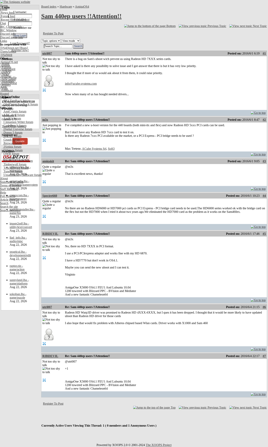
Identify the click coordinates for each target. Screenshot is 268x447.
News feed (7, 12)
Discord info (7, 33)
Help (3, 192)
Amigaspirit (7, 69)
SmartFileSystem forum (18, 160)
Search (4, 203)
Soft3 (111, 148)
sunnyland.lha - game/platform (19, 281)
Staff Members (9, 189)
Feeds (3, 9)
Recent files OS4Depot (14, 19)
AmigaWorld (8, 83)
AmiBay (5, 76)
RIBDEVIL (50, 233)
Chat (3, 23)
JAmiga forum (12, 146)
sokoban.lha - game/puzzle (18, 295)
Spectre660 (49, 195)
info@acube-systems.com (81, 83)
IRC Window (8, 30)
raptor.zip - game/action (17, 267)
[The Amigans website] (15, 2)
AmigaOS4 (82, 6)
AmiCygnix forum (14, 111)
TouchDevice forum (15, 168)
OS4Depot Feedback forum (20, 104)
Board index (49, 6)
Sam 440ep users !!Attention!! (81, 16)
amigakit (48, 161)
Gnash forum (11, 139)
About (4, 178)
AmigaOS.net (9, 62)
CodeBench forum (14, 125)
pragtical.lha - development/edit (20, 253)
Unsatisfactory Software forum (22, 175)
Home (4, 5)
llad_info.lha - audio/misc (18, 239)
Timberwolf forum (14, 164)
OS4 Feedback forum (16, 100)
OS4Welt (6, 55)
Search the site (9, 206)
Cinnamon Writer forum (18, 122)
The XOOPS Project (158, 445)
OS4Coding (8, 79)
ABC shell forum (14, 115)
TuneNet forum (13, 171)
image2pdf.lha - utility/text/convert (21, 225)
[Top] (258, 111)
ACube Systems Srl (94, 148)
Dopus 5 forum (12, 132)
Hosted (4, 93)
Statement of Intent (11, 182)
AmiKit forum (12, 118)
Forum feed (7, 16)
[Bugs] (23, 48)
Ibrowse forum (12, 143)
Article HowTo (9, 199)
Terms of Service (10, 185)
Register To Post (53, 33)
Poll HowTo (7, 196)
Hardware (66, 6)
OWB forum (11, 153)
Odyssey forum (13, 150)
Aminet (5, 65)
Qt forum (9, 157)
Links (3, 41)
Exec (3, 86)
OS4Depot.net (9, 48)
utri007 (47, 53)
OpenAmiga (8, 51)
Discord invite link (11, 37)
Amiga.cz (6, 90)
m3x (45, 119)
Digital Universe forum (17, 129)
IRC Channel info (11, 26)
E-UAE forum (12, 136)
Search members (10, 210)
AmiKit (5, 72)
